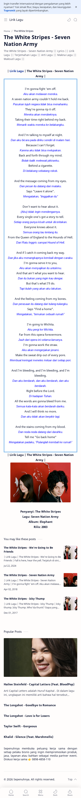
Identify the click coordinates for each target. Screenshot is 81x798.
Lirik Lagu (16, 20)
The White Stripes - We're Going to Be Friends (28, 549)
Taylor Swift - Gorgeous (20, 726)
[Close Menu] (76, 7)
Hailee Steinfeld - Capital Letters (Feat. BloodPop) (39, 684)
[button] (69, 20)
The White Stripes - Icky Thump (24, 598)
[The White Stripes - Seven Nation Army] (70, 580)
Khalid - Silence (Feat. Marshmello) (28, 737)
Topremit (9, 10)
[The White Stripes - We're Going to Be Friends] (70, 552)
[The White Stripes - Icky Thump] (70, 603)
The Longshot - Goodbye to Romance (30, 705)
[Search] (75, 20)
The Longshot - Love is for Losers (27, 716)
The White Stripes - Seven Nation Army (29, 575)
